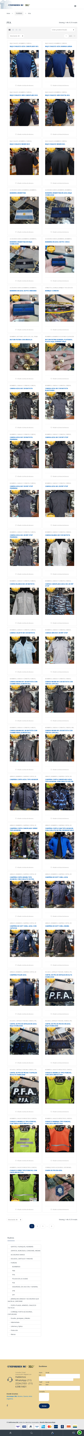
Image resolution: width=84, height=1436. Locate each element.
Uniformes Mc (13, 1422)
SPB (13, 1291)
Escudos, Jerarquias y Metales (20, 1318)
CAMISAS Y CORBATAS (23, 385)
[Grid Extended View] (13, 30)
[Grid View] (10, 30)
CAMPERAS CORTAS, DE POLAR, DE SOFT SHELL (23, 777)
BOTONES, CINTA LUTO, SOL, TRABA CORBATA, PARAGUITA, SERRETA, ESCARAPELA (24, 337)
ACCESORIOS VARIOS (16, 190)
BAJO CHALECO (14, 43)
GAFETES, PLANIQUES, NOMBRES (22, 1247)
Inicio (8, 13)
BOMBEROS (22, 43)
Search (31, 1433)
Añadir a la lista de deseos (25, 85)
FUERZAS (19, 13)
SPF (13, 1295)
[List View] (16, 30)
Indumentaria (15, 1322)
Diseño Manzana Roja (47, 1422)
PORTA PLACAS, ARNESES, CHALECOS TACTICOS (22, 1306)
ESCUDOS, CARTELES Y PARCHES (54, 972)
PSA (13, 1283)
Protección (14, 1330)
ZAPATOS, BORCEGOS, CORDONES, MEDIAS (25, 1251)
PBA (73, 727)
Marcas (13, 1334)
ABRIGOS (12, 776)
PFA (71, 972)
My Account (10, 1433)
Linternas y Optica (16, 1326)
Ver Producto (37, 79)
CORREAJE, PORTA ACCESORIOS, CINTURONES (58, 1167)
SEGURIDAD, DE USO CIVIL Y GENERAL (25, 1287)
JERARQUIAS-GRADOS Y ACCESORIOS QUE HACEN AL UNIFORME (23, 1300)
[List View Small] (20, 30)
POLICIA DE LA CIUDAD (20, 1279)
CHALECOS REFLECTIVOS (59, 1070)
